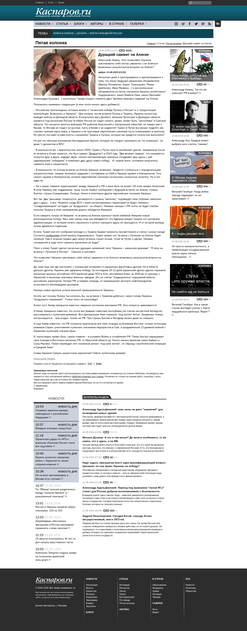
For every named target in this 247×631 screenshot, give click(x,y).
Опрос (122, 594)
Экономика (91, 600)
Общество (91, 591)
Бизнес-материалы (45, 605)
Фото (155, 609)
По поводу (124, 600)
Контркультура (126, 597)
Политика (191, 588)
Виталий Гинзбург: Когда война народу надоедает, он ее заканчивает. (190, 195)
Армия (155, 591)
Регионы (90, 594)
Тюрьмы (156, 597)
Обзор (122, 591)
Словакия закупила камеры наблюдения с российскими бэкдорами (51, 414)
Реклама (62, 605)
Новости (190, 585)
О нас (51, 2)
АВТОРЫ (96, 23)
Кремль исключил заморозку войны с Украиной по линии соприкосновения (52, 461)
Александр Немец (44, 358)
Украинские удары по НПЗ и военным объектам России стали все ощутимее (55, 443)
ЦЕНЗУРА (82, 33)
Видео (155, 612)
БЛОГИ (79, 23)
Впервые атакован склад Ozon (53, 428)
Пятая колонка (173, 43)
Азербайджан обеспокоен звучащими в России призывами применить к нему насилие (54, 525)
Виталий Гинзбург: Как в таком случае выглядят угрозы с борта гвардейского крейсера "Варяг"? (191, 308)
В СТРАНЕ (116, 23)
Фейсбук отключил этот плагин (88, 376)
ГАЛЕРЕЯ (137, 23)
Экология (91, 606)
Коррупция (91, 597)
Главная (39, 2)
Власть (89, 588)
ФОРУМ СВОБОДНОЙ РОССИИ (106, 33)
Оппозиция (92, 585)
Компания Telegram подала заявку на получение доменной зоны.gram (55, 556)
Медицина (157, 588)
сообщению (53, 235)
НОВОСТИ (42, 23)
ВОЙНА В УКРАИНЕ (64, 33)
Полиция (157, 594)
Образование (159, 585)
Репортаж (124, 588)
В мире (89, 603)
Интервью (124, 585)
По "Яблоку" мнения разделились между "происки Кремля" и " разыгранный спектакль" (55, 493)
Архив (61, 2)
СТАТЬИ (62, 23)
